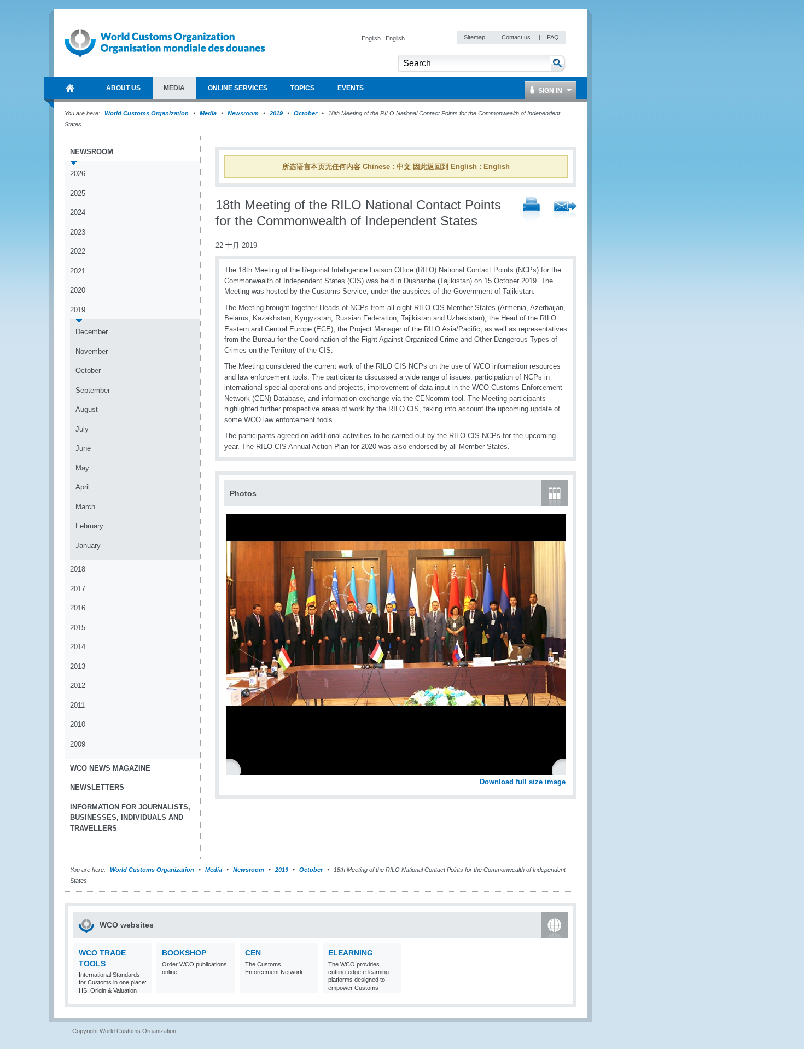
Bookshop (184, 952)
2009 (77, 744)
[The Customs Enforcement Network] (309, 986)
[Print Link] (531, 210)
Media (208, 113)
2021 (77, 271)
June (83, 448)
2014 (77, 647)
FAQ (553, 37)
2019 (276, 113)
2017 (77, 589)
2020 (77, 290)
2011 (77, 705)
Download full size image (523, 782)
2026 (77, 174)
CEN (253, 952)
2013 (77, 666)
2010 (77, 724)
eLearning (350, 952)
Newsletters (97, 787)
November (91, 351)
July (82, 429)
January (88, 545)
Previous (235, 769)
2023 (77, 232)
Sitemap (475, 37)
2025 (77, 193)
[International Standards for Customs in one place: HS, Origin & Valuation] (142, 986)
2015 (77, 627)
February (89, 526)
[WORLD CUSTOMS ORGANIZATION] (70, 88)
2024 (77, 212)
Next (563, 769)
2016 (77, 608)
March (85, 507)
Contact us (517, 37)
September (92, 390)
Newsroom (243, 113)
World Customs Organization (147, 113)
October (305, 113)
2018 (77, 569)
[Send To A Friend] (565, 211)
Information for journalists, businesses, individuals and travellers (130, 817)
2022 (77, 251)
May (82, 468)
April (82, 487)
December (91, 332)
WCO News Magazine (110, 768)
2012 (77, 685)
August (86, 409)
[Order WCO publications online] (225, 986)
